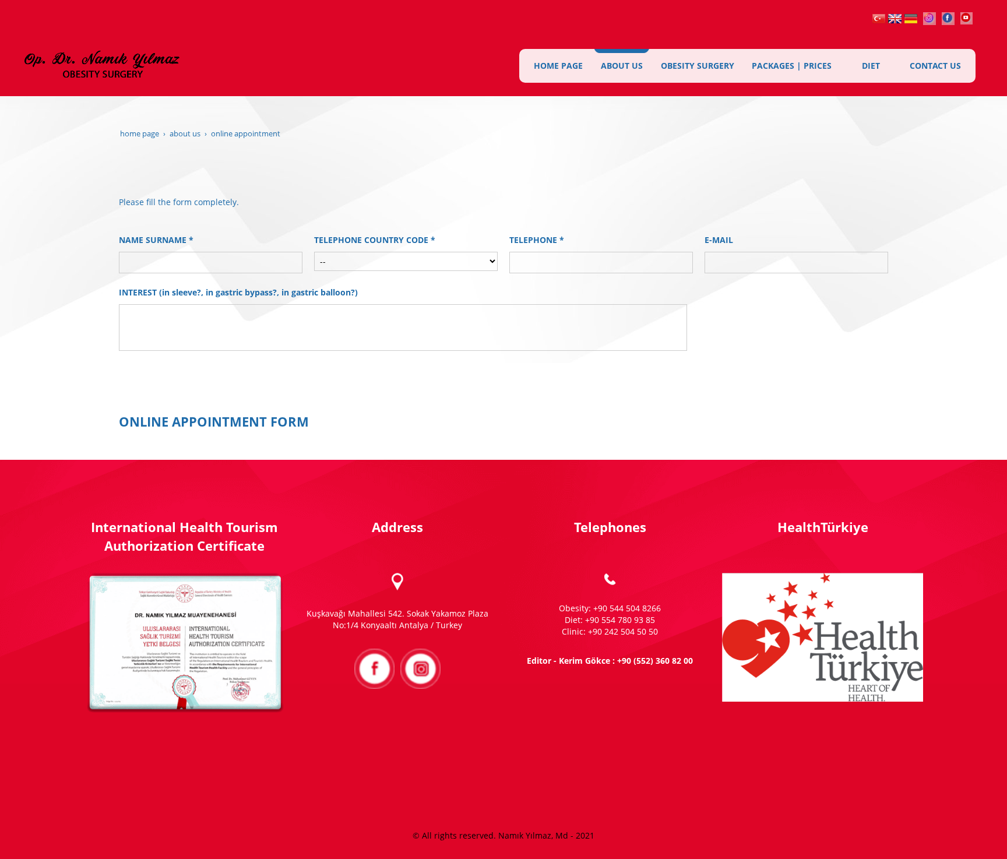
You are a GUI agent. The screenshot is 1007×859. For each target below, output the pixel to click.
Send (503, 377)
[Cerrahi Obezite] (878, 17)
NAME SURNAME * (156, 239)
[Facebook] (948, 17)
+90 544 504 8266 (627, 608)
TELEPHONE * (536, 239)
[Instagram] (929, 17)
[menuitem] (558, 66)
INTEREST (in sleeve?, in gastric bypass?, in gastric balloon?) (238, 292)
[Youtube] (966, 17)
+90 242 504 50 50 (623, 631)
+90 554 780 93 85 (620, 619)
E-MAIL (719, 239)
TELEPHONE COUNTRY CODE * (374, 239)
